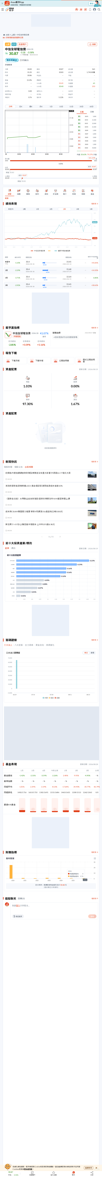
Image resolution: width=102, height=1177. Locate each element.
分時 (10, 106)
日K (20, 106)
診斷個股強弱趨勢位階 (14, 37)
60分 (91, 106)
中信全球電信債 (23, 35)
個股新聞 (8, 467)
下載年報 (39, 360)
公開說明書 (64, 360)
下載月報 (16, 360)
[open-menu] (2, 9)
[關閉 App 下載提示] (2, 3)
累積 (92, 653)
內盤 (78, 154)
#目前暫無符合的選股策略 (65, 337)
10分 (61, 106)
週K (30, 106)
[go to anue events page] (90, 9)
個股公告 (18, 467)
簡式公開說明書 (89, 360)
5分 (51, 106)
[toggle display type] (95, 858)
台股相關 (29, 467)
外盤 (95, 154)
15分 (71, 106)
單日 (86, 653)
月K (41, 106)
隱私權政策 (28, 1169)
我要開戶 (23, 44)
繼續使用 (88, 1168)
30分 (81, 106)
